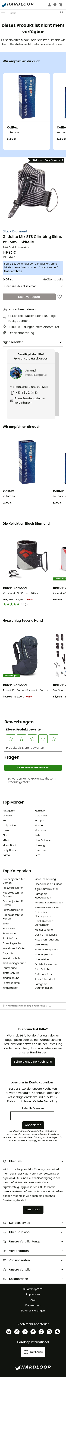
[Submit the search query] (62, 13)
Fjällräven (40, 811)
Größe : (8, 279)
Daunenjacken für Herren (13, 903)
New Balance (43, 840)
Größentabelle (53, 279)
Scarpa (39, 820)
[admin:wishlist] (59, 296)
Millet (6, 840)
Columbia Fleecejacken (43, 914)
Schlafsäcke (10, 938)
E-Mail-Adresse (33, 1108)
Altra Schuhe (42, 969)
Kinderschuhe (11, 978)
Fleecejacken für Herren (13, 917)
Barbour (7, 855)
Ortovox (7, 815)
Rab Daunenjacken (46, 949)
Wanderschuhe (12, 958)
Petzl (37, 855)
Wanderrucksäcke (14, 948)
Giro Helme (41, 944)
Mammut (40, 830)
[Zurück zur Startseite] (5, 1006)
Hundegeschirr (44, 954)
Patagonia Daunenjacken (44, 986)
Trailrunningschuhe (14, 963)
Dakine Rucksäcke (46, 935)
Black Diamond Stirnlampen (44, 923)
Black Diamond (15, 231)
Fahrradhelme (11, 983)
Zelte (6, 923)
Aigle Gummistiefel (46, 889)
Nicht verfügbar (29, 296)
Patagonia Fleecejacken (43, 896)
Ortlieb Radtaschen (46, 964)
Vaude (39, 825)
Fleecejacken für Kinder (49, 884)
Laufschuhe (10, 968)
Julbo (38, 835)
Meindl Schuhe (44, 930)
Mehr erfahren (13, 271)
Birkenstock (42, 850)
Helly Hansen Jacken (47, 907)
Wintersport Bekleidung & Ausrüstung (26, 1006)
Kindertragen (10, 988)
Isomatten (9, 928)
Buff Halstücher (44, 974)
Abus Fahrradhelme (47, 979)
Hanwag (40, 845)
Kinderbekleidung (45, 879)
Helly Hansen (10, 850)
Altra (5, 835)
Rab (5, 820)
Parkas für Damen (13, 888)
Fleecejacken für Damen (13, 895)
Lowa (6, 830)
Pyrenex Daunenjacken (49, 902)
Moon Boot (9, 845)
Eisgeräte (8, 953)
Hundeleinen (42, 959)
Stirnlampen (10, 933)
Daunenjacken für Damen (13, 881)
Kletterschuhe (11, 973)
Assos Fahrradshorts (47, 940)
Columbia (41, 815)
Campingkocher (12, 943)
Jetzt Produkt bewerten (16, 247)
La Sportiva (9, 825)
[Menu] (3, 13)
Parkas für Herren (13, 910)
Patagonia (9, 811)
